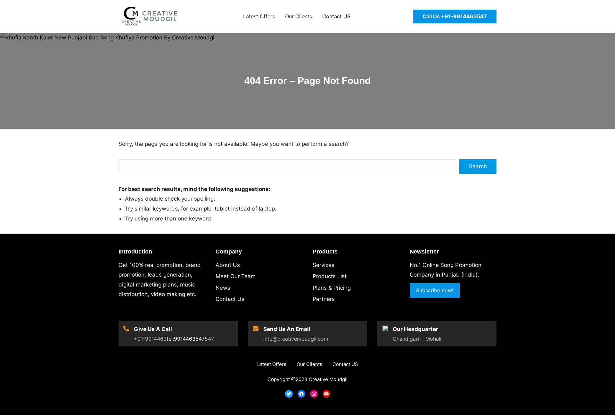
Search (478, 166)
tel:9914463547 (186, 339)
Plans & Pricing (332, 288)
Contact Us (230, 299)
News (223, 288)
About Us (228, 265)
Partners (324, 299)
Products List (330, 276)
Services (323, 265)
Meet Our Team (236, 276)
